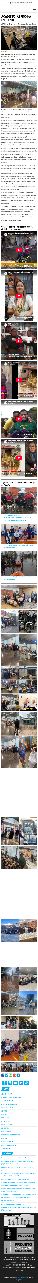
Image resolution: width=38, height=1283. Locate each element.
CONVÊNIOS (4, 1114)
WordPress (24, 1277)
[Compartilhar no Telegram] (18, 1075)
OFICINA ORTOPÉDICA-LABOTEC (10, 1135)
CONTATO (4, 1111)
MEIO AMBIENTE (6, 1131)
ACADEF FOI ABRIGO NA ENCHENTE (11, 1097)
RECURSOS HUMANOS (7, 1142)
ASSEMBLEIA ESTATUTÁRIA (9, 1104)
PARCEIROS (4, 1138)
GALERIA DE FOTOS (6, 1125)
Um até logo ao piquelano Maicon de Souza (13, 1204)
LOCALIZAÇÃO (5, 1128)
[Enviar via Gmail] (14, 1075)
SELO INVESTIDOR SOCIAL (8, 1145)
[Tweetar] (6, 1075)
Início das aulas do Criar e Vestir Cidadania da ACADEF (16, 1179)
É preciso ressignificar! (7, 1201)
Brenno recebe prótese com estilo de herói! (13, 1158)
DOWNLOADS (5, 1118)
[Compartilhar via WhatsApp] (10, 1075)
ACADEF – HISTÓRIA (7, 1094)
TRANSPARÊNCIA (6, 1148)
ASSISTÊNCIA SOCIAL (7, 1108)
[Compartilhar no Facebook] (2, 1075)
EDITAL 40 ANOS (6, 1121)
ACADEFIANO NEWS (7, 1101)
